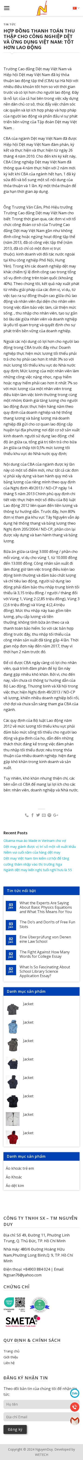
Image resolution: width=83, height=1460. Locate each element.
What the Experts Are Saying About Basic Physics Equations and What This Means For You (46, 907)
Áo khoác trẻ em (20, 1168)
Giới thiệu (10, 1357)
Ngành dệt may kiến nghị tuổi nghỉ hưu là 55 (37, 869)
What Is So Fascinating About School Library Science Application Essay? (45, 971)
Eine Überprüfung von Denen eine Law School (45, 939)
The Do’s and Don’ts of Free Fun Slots (47, 924)
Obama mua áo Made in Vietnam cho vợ (34, 840)
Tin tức (9, 24)
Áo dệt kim (15, 1185)
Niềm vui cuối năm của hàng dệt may (31, 852)
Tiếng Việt (76, 8)
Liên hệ (9, 1362)
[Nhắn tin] (74, 1392)
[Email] (74, 1420)
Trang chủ (11, 1351)
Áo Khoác (14, 1177)
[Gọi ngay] (74, 1406)
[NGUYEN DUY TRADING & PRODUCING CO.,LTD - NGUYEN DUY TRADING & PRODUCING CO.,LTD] (41, 8)
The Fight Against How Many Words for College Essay (45, 954)
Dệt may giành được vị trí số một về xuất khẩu (39, 846)
